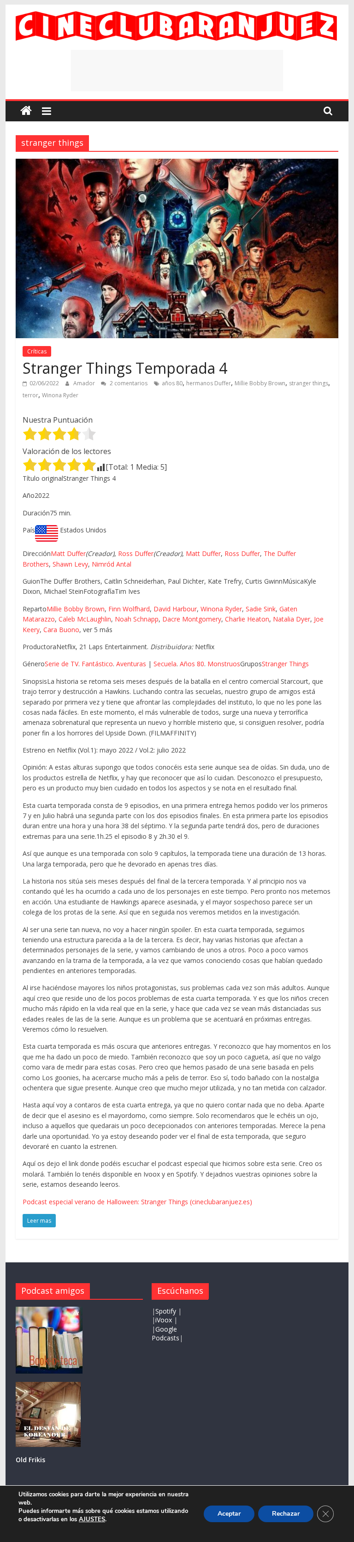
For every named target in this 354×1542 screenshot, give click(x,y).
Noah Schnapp (137, 619)
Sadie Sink (261, 608)
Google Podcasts (165, 1334)
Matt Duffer (68, 553)
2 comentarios (128, 383)
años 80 (172, 383)
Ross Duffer (135, 553)
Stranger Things (285, 663)
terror (30, 395)
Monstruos (223, 663)
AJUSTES (92, 1519)
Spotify (166, 1311)
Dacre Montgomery (191, 619)
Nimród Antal (111, 564)
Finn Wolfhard (129, 608)
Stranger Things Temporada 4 (125, 368)
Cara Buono (61, 629)
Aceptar (229, 1513)
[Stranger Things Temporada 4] (177, 164)
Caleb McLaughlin (85, 619)
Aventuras (131, 663)
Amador (84, 383)
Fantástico (97, 663)
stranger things (308, 383)
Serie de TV (61, 663)
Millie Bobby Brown (260, 383)
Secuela (165, 663)
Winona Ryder (60, 395)
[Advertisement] (177, 70)
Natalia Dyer (291, 619)
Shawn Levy (70, 564)
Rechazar (286, 1513)
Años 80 (192, 663)
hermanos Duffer (208, 383)
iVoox (163, 1319)
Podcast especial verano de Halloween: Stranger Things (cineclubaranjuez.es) (137, 1201)
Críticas (37, 351)
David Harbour (175, 608)
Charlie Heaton (247, 619)
